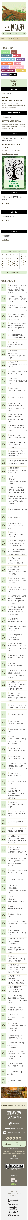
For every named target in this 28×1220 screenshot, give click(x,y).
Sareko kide (19, 1128)
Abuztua (17, 251)
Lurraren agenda (7, 47)
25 (6, 265)
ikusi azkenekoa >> (21, 1105)
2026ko (10, 251)
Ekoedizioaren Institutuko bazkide (16, 1132)
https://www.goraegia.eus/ (10, 154)
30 (25, 265)
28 (17, 265)
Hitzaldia (17, 63)
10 (3, 261)
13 (14, 261)
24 (3, 265)
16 (25, 261)
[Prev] (2, 251)
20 (14, 263)
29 (21, 265)
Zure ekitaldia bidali (12, 272)
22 (21, 263)
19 (10, 263)
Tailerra (13, 74)
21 (17, 263)
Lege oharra (14, 1192)
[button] (17, 289)
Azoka (14, 52)
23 (25, 263)
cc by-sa (16, 1124)
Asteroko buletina (7, 1105)
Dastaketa (16, 56)
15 (21, 261)
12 (10, 261)
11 (6, 261)
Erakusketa (21, 59)
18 (6, 263)
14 (17, 261)
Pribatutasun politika (14, 1193)
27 (14, 265)
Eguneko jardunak (8, 59)
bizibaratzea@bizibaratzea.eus (14, 1157)
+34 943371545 (14, 1159)
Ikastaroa (5, 67)
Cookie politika (14, 1195)
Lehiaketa (5, 74)
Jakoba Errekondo (8, 71)
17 (3, 263)
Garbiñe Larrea (7, 63)
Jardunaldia (20, 71)
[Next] (25, 251)
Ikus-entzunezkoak (17, 67)
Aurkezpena (6, 52)
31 (3, 268)
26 (10, 265)
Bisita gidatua (6, 56)
